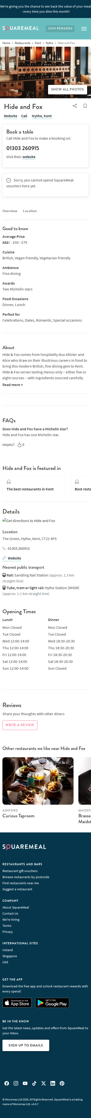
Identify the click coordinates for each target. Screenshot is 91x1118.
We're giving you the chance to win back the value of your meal (45, 9)
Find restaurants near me (20, 883)
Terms (6, 925)
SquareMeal (20, 29)
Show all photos (67, 89)
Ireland (7, 950)
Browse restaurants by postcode (25, 877)
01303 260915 (19, 548)
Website (10, 115)
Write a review (20, 725)
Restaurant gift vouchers (20, 871)
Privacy (7, 931)
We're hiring (10, 919)
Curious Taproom (18, 815)
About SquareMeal (15, 907)
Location (30, 210)
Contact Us (10, 913)
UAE (5, 962)
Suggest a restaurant (17, 889)
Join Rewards (60, 29)
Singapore (9, 956)
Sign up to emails (25, 1045)
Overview (9, 210)
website (28, 156)
